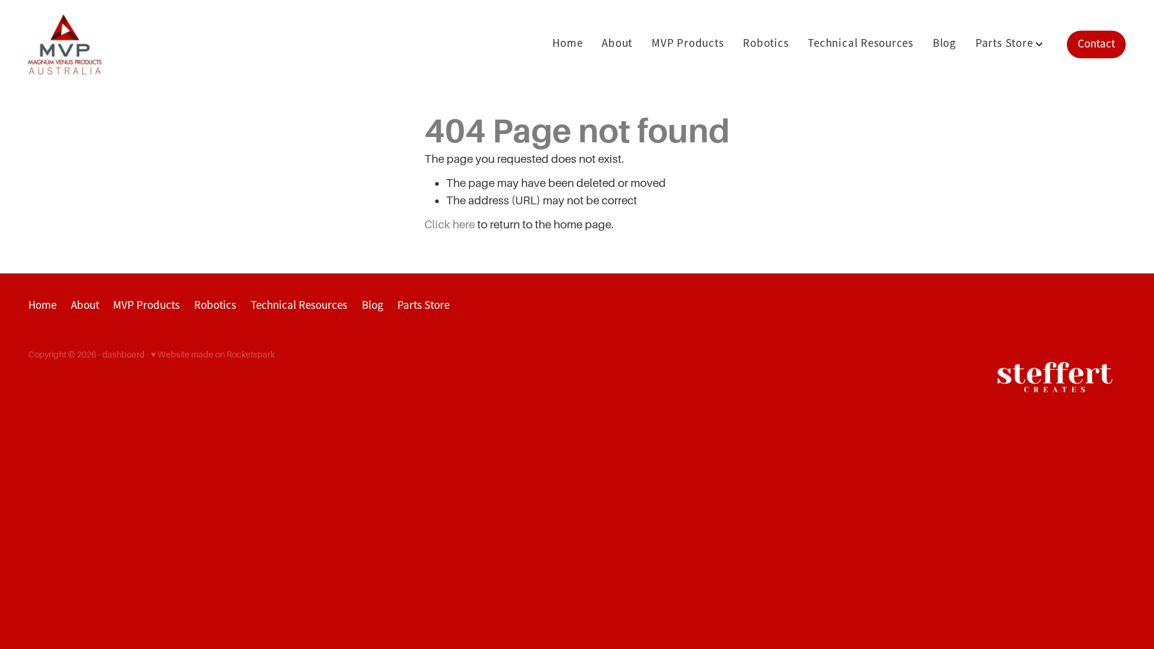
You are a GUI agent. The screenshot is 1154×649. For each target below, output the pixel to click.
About (617, 43)
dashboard (123, 354)
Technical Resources (860, 43)
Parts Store (1005, 43)
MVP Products (688, 43)
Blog (944, 43)
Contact (1096, 44)
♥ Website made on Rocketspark (213, 354)
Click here (449, 224)
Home (567, 43)
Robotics (766, 43)
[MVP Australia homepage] (138, 44)
